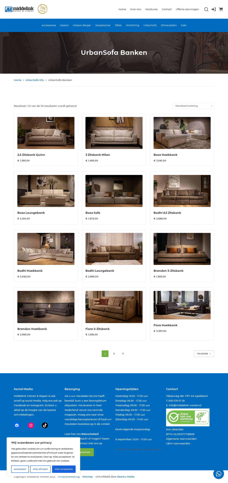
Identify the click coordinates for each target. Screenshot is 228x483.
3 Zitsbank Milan (97, 155)
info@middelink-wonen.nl (185, 405)
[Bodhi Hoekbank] (45, 249)
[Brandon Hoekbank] (45, 307)
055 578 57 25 (176, 401)
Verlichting (132, 25)
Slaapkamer (103, 25)
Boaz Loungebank (31, 213)
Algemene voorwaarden (181, 439)
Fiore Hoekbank (165, 325)
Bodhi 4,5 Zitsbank (167, 213)
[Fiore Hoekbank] (182, 305)
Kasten (64, 25)
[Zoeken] (206, 9)
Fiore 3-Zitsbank (97, 329)
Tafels (118, 25)
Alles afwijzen (40, 469)
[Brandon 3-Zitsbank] (182, 249)
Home (122, 9)
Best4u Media (126, 477)
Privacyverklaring (69, 477)
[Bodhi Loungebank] (114, 249)
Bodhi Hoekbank (30, 271)
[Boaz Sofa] (114, 191)
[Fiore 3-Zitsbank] (114, 307)
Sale (183, 25)
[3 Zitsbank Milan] (114, 133)
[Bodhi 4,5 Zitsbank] (182, 191)
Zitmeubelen (169, 25)
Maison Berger (82, 25)
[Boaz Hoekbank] (182, 133)
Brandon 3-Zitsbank (168, 271)
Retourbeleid (90, 434)
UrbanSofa (150, 25)
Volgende (202, 353)
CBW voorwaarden (178, 443)
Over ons (135, 9)
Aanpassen (20, 469)
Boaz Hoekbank (165, 155)
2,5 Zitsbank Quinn (31, 155)
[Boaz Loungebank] (45, 191)
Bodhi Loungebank (99, 271)
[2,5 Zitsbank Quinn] (45, 133)
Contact (167, 9)
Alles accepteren (64, 469)
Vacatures (151, 9)
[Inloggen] (214, 9)
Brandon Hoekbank (32, 329)
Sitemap (87, 477)
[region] (43, 456)
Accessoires (49, 25)
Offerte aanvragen (187, 9)
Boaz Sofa (92, 213)
